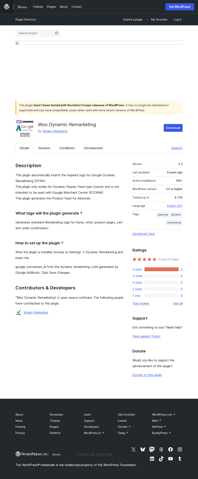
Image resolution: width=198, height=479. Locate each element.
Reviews (44, 148)
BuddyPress (161, 433)
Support (177, 148)
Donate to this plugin (147, 375)
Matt (156, 420)
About (19, 414)
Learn (87, 414)
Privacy (20, 433)
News (19, 420)
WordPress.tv (94, 433)
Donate (124, 426)
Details (24, 148)
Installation (67, 148)
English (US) (175, 205)
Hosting (20, 426)
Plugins (54, 426)
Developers (91, 426)
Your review (140, 303)
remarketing (174, 222)
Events (122, 420)
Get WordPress (179, 6)
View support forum (146, 336)
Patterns (55, 433)
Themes (55, 420)
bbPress (159, 426)
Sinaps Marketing (55, 131)
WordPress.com (164, 414)
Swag (123, 433)
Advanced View (143, 234)
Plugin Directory (25, 19)
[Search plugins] (56, 33)
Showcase (56, 414)
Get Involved (126, 414)
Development (93, 148)
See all (178, 303)
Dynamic (176, 214)
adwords (163, 214)
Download (173, 127)
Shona (56, 454)
